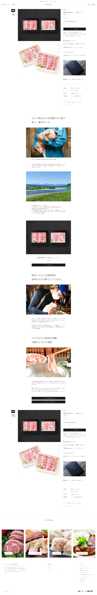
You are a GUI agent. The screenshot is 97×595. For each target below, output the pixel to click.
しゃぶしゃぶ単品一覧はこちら (48, 398)
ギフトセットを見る (82, 553)
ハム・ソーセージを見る (35, 553)
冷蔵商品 (69, 102)
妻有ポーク (73, 102)
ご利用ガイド (14, 4)
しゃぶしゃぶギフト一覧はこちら (48, 401)
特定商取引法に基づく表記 (86, 574)
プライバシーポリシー (85, 576)
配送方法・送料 (83, 570)
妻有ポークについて (84, 568)
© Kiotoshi (6, 591)
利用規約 (82, 580)
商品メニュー (6, 4)
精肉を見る (8, 553)
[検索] (91, 4)
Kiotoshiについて (84, 566)
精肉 (50, 566)
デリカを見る (56, 553)
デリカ (50, 568)
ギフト (65, 102)
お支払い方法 (83, 572)
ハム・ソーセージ (53, 570)
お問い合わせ (83, 578)
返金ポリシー (83, 582)
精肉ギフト (78, 102)
